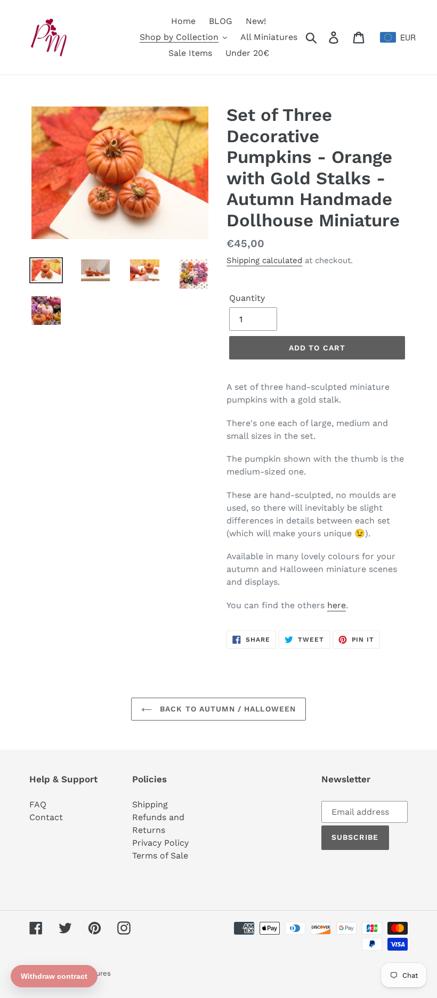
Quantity (247, 298)
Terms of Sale (160, 855)
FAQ (37, 804)
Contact (46, 817)
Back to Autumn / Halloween (226, 709)
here (336, 605)
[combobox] (394, 37)
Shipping (150, 804)
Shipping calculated (264, 260)
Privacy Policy (160, 843)
